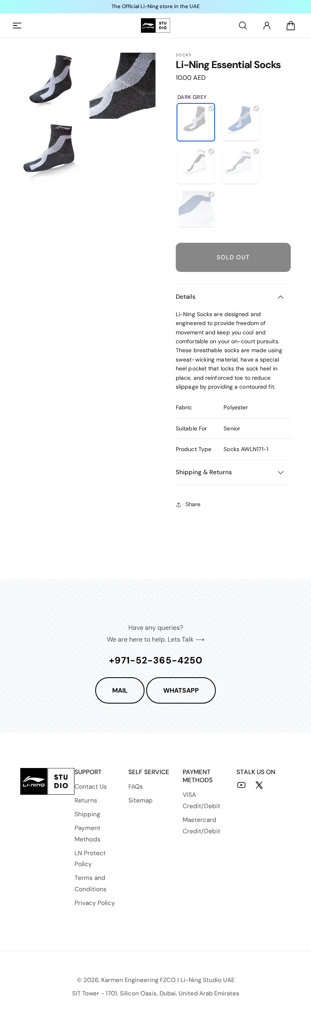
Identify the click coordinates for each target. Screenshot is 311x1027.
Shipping (87, 814)
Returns (86, 800)
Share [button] (192, 504)
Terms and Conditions (91, 883)
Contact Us (91, 787)
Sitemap (140, 800)
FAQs (135, 787)
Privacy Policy (95, 903)
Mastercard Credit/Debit (201, 825)
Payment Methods (87, 833)
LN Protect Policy (90, 859)
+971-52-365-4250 (155, 660)
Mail (120, 690)
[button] (17, 25)
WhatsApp (181, 690)
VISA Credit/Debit (201, 800)
